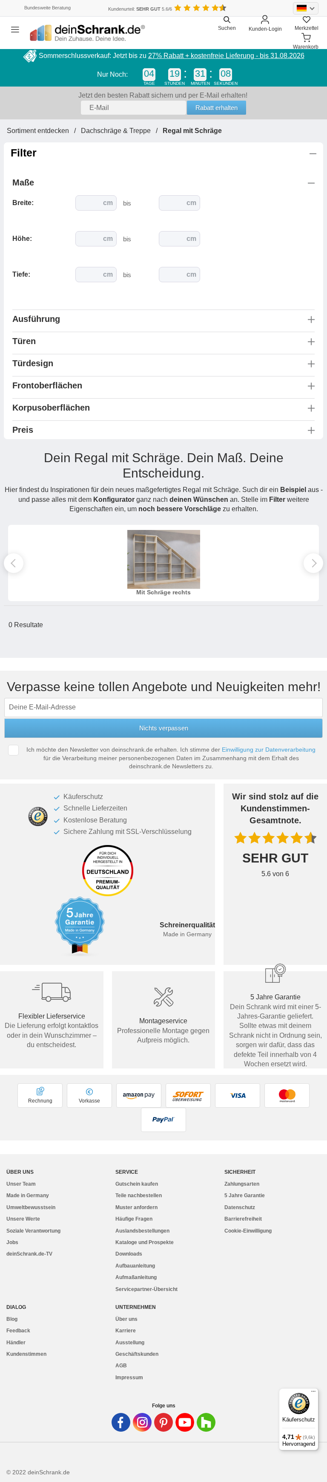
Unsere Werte (23, 1219)
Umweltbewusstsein (30, 1207)
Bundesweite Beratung (47, 7)
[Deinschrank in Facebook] (121, 1422)
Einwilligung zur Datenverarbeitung (269, 749)
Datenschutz (239, 1207)
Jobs (12, 1242)
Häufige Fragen (133, 1219)
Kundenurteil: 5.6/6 (140, 9)
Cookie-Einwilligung (248, 1231)
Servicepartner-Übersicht (146, 1289)
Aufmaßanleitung (136, 1277)
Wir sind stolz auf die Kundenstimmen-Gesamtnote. (275, 808)
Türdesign (32, 363)
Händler (16, 1343)
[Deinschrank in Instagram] (142, 1422)
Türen (24, 341)
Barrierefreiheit (243, 1219)
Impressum (129, 1378)
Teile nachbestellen (138, 1195)
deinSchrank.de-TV (29, 1254)
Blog (11, 1319)
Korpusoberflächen (51, 407)
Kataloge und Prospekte (144, 1242)
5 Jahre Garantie (244, 1195)
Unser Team (21, 1184)
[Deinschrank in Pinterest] (163, 1422)
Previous (13, 563)
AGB (121, 1366)
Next (313, 563)
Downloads (128, 1254)
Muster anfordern (136, 1207)
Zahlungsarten (241, 1184)
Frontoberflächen (47, 385)
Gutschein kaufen (136, 1184)
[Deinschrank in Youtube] (184, 1422)
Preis (22, 429)
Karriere (125, 1331)
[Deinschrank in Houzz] (206, 1422)
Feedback (18, 1331)
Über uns (126, 1319)
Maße (25, 182)
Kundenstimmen (26, 1354)
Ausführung (36, 319)
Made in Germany (27, 1195)
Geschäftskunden (136, 1354)
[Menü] (313, 1393)
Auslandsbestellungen (142, 1231)
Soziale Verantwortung (33, 1231)
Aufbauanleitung (135, 1266)
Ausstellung (129, 1343)
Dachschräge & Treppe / (122, 130)
